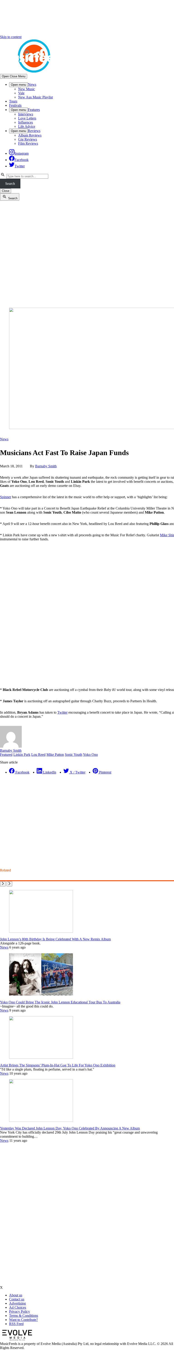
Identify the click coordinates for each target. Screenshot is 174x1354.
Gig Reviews (27, 139)
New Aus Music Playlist (35, 97)
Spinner (5, 497)
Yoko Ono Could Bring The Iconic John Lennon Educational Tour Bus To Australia (60, 1002)
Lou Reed (38, 754)
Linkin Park (21, 754)
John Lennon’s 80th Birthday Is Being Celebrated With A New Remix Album (55, 939)
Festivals (15, 105)
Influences (25, 122)
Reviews (34, 131)
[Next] (9, 883)
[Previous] (3, 883)
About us (15, 1295)
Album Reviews (29, 135)
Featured (6, 754)
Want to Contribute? (23, 1320)
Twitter (62, 712)
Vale (21, 93)
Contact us (16, 1299)
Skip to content (11, 37)
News (32, 84)
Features (34, 110)
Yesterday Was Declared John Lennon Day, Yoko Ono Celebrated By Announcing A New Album (70, 1128)
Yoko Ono (90, 754)
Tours (13, 101)
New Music (26, 89)
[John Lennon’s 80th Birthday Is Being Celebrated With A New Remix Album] (41, 931)
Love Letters (27, 118)
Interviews (25, 114)
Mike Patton (55, 754)
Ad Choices (17, 1307)
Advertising (17, 1303)
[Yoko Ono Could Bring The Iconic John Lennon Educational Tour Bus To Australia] (41, 994)
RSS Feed (16, 1324)
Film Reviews (28, 143)
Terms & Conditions (23, 1315)
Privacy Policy (19, 1311)
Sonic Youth (73, 754)
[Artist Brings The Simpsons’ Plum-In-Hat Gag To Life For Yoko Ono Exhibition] (41, 1057)
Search (10, 183)
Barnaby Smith (46, 466)
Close (5, 191)
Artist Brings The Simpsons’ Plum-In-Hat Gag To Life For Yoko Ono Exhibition (57, 1065)
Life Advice (26, 126)
